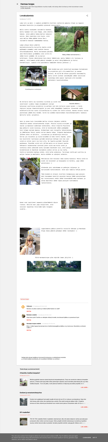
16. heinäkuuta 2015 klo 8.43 (48, 323)
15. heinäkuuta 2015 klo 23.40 (44, 315)
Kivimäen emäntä (32, 315)
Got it (95, 437)
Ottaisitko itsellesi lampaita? (30, 373)
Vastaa (29, 311)
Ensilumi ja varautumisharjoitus (31, 393)
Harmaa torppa (27, 4)
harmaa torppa (25, 299)
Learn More (87, 437)
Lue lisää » (84, 387)
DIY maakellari (25, 412)
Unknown (29, 306)
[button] (87, 16)
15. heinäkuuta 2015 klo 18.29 (40, 306)
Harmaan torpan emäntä (34, 323)
